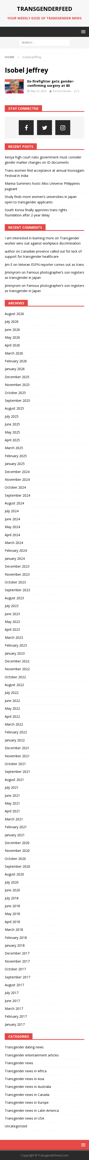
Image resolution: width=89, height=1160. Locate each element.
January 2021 (15, 835)
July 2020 (12, 882)
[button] (82, 31)
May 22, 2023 (39, 91)
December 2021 (17, 748)
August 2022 (14, 685)
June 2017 (12, 1000)
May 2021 (12, 803)
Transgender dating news (24, 1047)
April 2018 (12, 921)
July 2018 (12, 898)
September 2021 (17, 771)
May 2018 (12, 913)
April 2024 (12, 535)
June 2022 (12, 700)
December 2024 (17, 471)
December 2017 (17, 953)
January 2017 (15, 1024)
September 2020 (17, 866)
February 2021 (16, 827)
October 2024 (15, 487)
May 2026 (12, 337)
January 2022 (15, 740)
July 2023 (12, 606)
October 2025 (15, 392)
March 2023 (14, 637)
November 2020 (17, 850)
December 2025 (17, 377)
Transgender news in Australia (28, 1086)
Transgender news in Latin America (32, 1110)
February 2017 (16, 1016)
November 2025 (17, 384)
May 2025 (12, 432)
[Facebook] (26, 127)
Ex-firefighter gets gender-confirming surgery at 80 (50, 83)
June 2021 (12, 795)
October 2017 (15, 969)
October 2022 (15, 677)
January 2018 (15, 945)
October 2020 (15, 858)
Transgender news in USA (24, 1118)
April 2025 (12, 440)
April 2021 (12, 811)
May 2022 (12, 708)
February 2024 (16, 550)
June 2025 (12, 424)
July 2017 (12, 992)
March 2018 (14, 929)
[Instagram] (62, 127)
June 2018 (12, 906)
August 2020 (14, 874)
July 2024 (12, 511)
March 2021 (14, 819)
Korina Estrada (62, 91)
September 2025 (17, 400)
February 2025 (16, 456)
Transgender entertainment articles (32, 1055)
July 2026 (12, 321)
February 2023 (16, 645)
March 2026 (14, 353)
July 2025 (12, 416)
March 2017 (14, 1008)
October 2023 (15, 582)
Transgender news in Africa (26, 1071)
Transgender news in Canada (27, 1094)
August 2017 (14, 985)
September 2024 (17, 495)
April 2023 (12, 629)
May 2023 (12, 621)
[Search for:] (44, 42)
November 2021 (17, 756)
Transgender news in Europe (27, 1102)
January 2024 (15, 558)
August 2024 (14, 503)
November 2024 (17, 479)
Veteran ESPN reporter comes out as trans (51, 264)
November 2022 (17, 669)
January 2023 (15, 653)
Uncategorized (16, 1126)
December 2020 (17, 842)
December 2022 (17, 661)
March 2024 (14, 542)
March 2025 (14, 448)
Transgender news (19, 1063)
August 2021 (14, 779)
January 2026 (15, 369)
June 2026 (12, 329)
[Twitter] (44, 127)
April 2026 (12, 345)
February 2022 (16, 732)
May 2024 (12, 527)
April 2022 (12, 716)
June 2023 (12, 614)
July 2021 (12, 787)
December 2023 (17, 566)
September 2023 (17, 590)
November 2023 (17, 574)
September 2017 (17, 977)
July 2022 (12, 692)
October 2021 (15, 764)
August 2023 (14, 598)
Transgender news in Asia (24, 1079)
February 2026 (16, 361)
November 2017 (17, 961)
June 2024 (12, 519)
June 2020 (12, 890)
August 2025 (14, 408)
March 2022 (14, 724)
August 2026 (14, 313)
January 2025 (15, 463)
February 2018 (16, 937)
